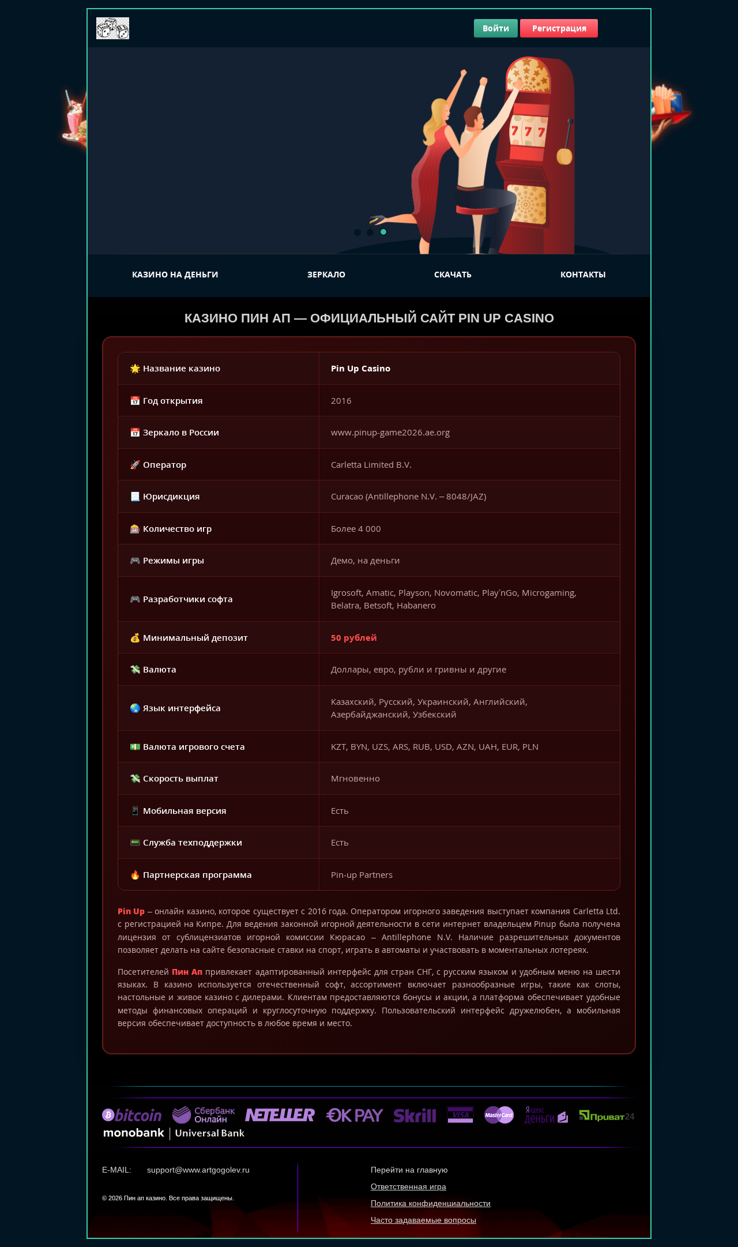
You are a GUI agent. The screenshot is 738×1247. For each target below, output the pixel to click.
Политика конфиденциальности (431, 1203)
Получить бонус (209, 226)
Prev (102, 150)
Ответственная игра (408, 1186)
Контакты (583, 274)
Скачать (453, 274)
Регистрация (559, 27)
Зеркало (326, 274)
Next (635, 150)
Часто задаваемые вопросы (423, 1220)
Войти (496, 27)
